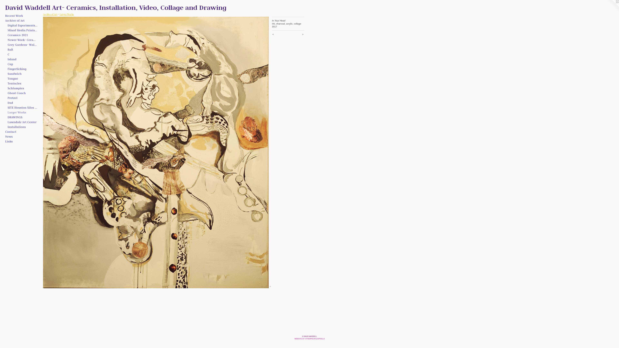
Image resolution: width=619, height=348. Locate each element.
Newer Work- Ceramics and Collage (22, 40)
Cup (10, 64)
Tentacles (14, 83)
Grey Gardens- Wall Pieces (22, 45)
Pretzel (12, 98)
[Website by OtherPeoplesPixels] (612, 6)
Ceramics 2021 (18, 35)
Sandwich (15, 74)
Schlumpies (16, 88)
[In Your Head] (156, 152)
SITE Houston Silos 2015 (22, 107)
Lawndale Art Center (22, 122)
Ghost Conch (17, 93)
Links (9, 141)
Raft (10, 49)
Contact (10, 132)
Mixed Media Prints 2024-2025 (22, 30)
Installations (17, 127)
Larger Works (17, 112)
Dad (10, 103)
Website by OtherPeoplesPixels (310, 339)
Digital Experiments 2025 (22, 25)
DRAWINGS (15, 117)
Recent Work (14, 16)
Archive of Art (15, 20)
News (9, 136)
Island (12, 59)
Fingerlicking (17, 69)
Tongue (13, 78)
